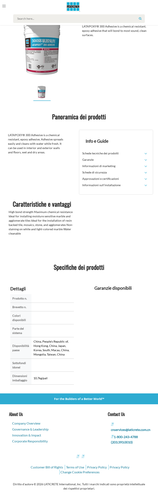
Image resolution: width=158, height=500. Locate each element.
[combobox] (80, 18)
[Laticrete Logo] (71, 6)
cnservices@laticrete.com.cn (130, 430)
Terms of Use (75, 467)
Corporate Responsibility (30, 441)
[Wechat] (82, 457)
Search (140, 18)
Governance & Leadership (30, 429)
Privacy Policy (97, 467)
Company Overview (26, 423)
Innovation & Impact (26, 435)
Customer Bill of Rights (47, 467)
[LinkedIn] (77, 457)
